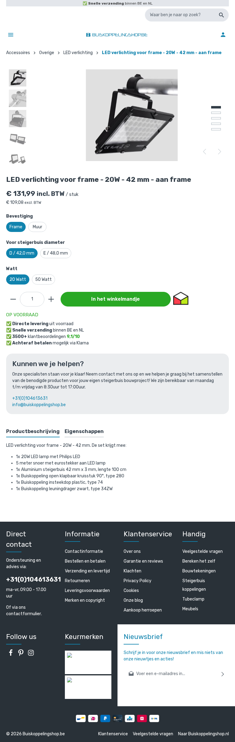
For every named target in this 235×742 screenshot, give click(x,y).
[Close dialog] (228, 327)
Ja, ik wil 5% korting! (61, 406)
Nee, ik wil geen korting (62, 426)
